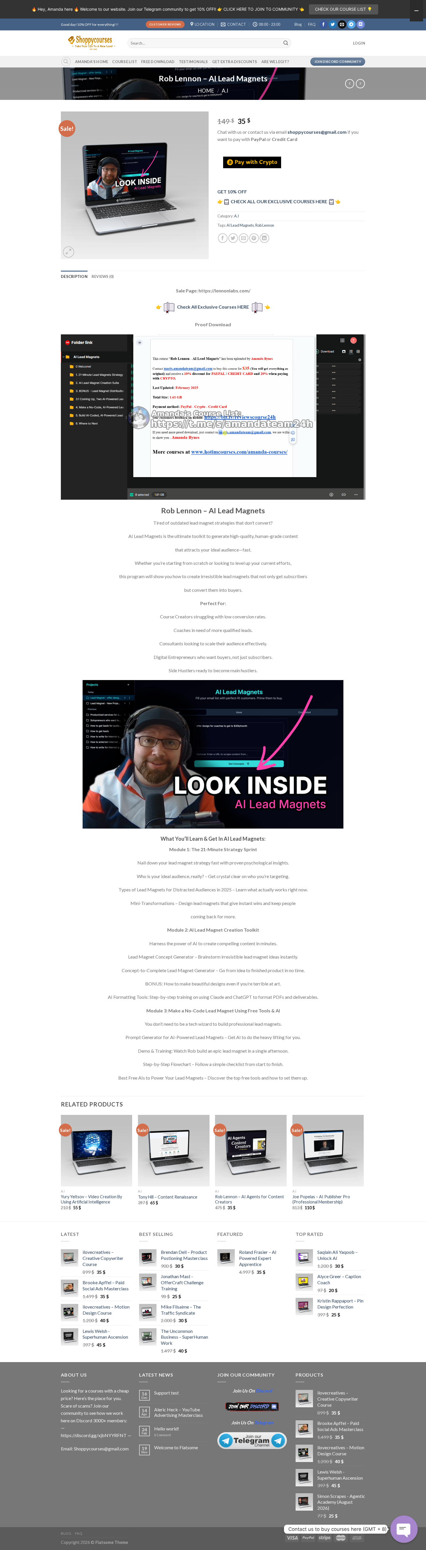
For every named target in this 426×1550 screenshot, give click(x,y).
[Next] (363, 1167)
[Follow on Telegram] (351, 24)
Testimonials (193, 61)
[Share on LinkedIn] (264, 238)
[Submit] (286, 43)
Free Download (157, 61)
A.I (225, 90)
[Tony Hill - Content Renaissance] (174, 1150)
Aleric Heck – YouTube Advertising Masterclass (178, 1412)
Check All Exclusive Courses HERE (213, 306)
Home (206, 90)
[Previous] (61, 1167)
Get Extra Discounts (234, 61)
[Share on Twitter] (233, 238)
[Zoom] (68, 252)
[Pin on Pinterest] (254, 238)
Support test (166, 1392)
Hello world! (166, 1428)
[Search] (66, 61)
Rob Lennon (264, 225)
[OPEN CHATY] (404, 1529)
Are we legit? (275, 61)
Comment (162, 1435)
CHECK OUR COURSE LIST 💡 (343, 9)
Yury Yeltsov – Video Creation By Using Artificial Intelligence (91, 1199)
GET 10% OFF (232, 191)
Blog (298, 24)
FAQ (312, 24)
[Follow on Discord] (360, 24)
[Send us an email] (342, 24)
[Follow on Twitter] (333, 24)
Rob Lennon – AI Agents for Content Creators (249, 1199)
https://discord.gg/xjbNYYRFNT (94, 1435)
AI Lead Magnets (240, 225)
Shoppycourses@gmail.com (101, 1448)
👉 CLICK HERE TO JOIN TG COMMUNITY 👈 (260, 9)
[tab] (74, 276)
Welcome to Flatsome (176, 1447)
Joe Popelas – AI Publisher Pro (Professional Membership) (321, 1199)
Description (74, 276)
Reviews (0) (103, 276)
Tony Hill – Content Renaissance (167, 1196)
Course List (124, 61)
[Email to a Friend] (243, 238)
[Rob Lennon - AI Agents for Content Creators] (251, 1150)
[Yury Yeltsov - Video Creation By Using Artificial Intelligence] (96, 1150)
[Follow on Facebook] (323, 24)
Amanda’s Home (91, 61)
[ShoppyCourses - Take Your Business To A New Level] (90, 43)
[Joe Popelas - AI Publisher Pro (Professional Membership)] (328, 1150)
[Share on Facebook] (222, 238)
